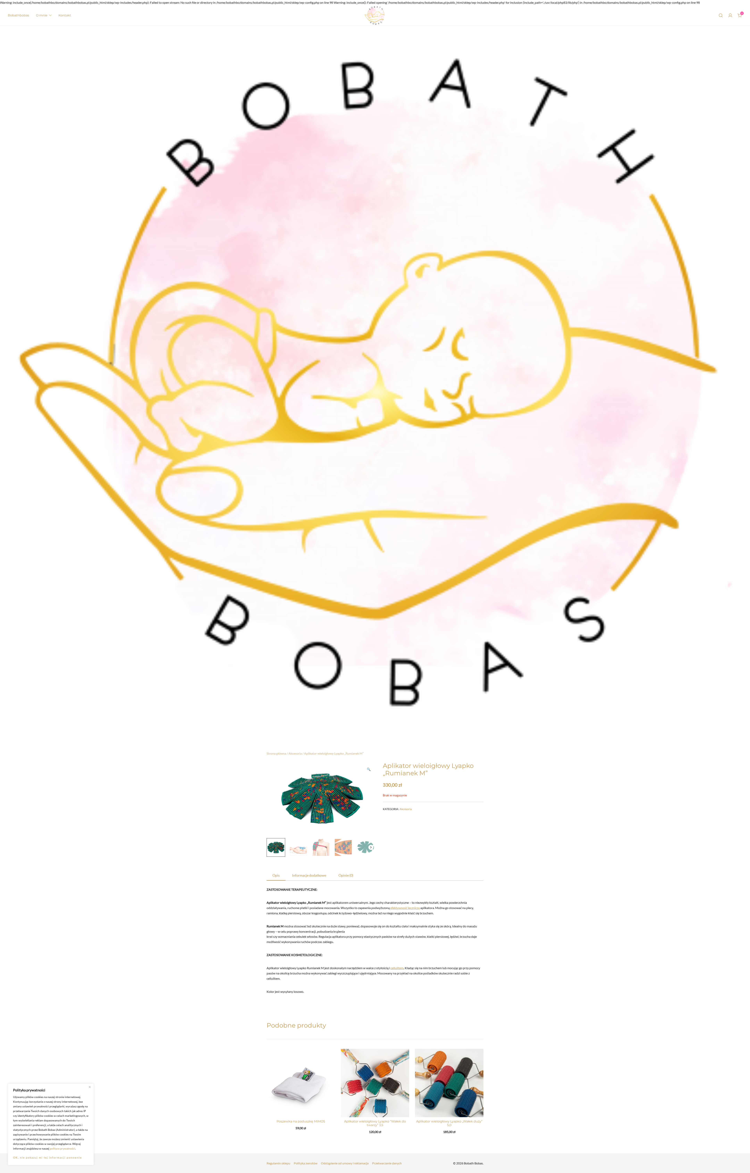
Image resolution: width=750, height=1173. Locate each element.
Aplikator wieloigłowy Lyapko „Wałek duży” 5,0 (449, 1123)
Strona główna (276, 753)
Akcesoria (295, 753)
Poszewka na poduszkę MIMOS (301, 1121)
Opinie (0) (345, 875)
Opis (276, 875)
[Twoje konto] (730, 15)
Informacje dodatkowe (309, 875)
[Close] (89, 1087)
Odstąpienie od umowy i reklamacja (345, 1163)
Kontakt (64, 15)
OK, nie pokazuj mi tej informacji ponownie (47, 1157)
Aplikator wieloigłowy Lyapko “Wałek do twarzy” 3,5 (375, 1123)
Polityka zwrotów (305, 1163)
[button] (369, 769)
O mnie (41, 15)
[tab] (276, 875)
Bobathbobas (18, 15)
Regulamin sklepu (278, 1163)
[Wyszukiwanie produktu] (720, 15)
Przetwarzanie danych (387, 1163)
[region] (51, 1124)
